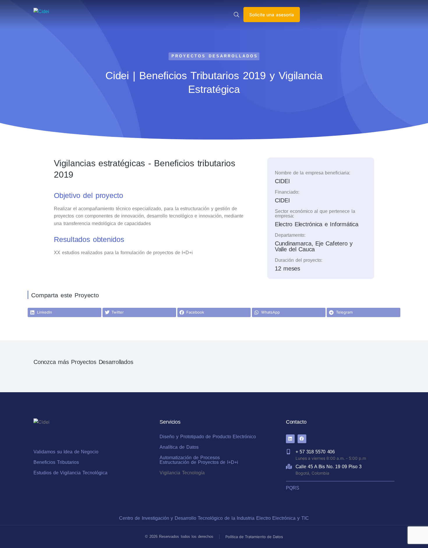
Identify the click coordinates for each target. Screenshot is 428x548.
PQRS (292, 487)
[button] (64, 312)
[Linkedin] (290, 438)
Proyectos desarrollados (214, 56)
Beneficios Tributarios (56, 462)
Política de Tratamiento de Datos (254, 536)
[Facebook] (302, 438)
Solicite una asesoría (271, 14)
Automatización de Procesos (190, 457)
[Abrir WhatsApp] (413, 533)
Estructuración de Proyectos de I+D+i (199, 462)
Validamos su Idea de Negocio (65, 451)
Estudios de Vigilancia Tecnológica (70, 472)
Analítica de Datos (179, 447)
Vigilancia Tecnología (182, 472)
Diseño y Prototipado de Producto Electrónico (208, 436)
